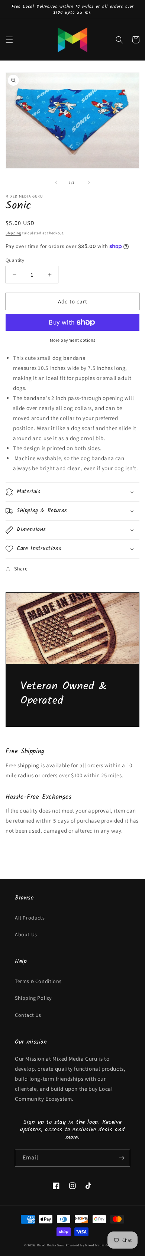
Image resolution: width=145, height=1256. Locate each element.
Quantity (15, 260)
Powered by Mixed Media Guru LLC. (93, 1245)
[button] (9, 40)
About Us (26, 934)
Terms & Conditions (38, 981)
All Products (30, 917)
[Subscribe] (121, 1157)
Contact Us (28, 1015)
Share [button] (21, 568)
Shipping (13, 233)
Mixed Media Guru (51, 1245)
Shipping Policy (33, 998)
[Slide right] (89, 182)
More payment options (73, 340)
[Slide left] (56, 182)
